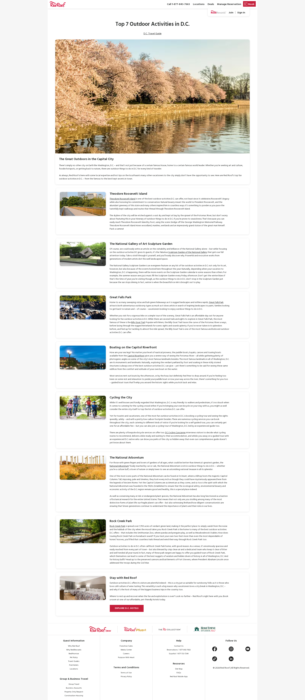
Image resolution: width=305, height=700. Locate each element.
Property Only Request (73, 691)
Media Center (126, 649)
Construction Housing (73, 695)
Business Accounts (74, 688)
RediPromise (74, 653)
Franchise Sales (126, 646)
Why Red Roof (74, 646)
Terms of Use (126, 672)
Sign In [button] (241, 13)
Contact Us (178, 646)
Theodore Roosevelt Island (122, 199)
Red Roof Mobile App (179, 676)
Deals (211, 4)
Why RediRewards (73, 649)
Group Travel (73, 684)
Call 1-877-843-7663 (178, 4)
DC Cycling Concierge (175, 433)
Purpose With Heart (126, 657)
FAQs (178, 672)
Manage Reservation (229, 4)
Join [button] (231, 13)
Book (251, 4)
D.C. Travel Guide (153, 34)
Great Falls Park (216, 302)
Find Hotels (73, 665)
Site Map (179, 669)
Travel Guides (73, 661)
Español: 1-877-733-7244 (178, 653)
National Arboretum (119, 466)
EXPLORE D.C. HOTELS (127, 608)
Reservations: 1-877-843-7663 (179, 649)
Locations (198, 4)
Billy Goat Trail (138, 322)
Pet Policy (74, 657)
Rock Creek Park (117, 526)
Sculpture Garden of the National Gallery (187, 252)
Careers (126, 653)
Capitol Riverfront (136, 356)
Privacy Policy (126, 676)
